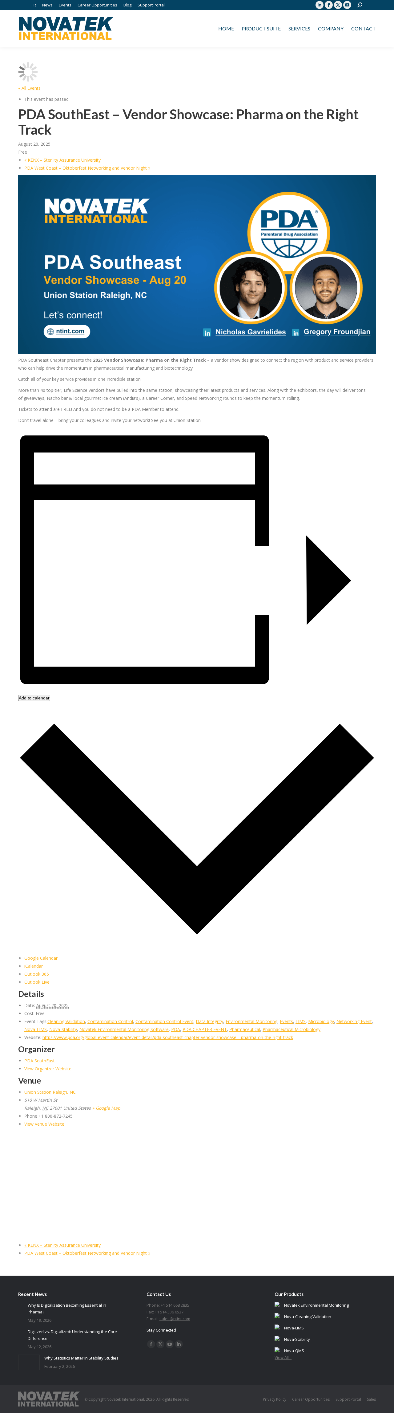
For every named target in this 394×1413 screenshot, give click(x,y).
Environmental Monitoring (251, 1021)
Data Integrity (209, 1021)
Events (286, 1021)
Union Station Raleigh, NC (50, 1092)
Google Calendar (41, 958)
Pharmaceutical (244, 1029)
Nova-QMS (294, 1350)
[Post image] (20, 1304)
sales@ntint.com (174, 1318)
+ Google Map (106, 1108)
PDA (175, 1029)
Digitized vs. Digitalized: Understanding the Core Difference (72, 1335)
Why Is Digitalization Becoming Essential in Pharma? (67, 1308)
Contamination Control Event (164, 1021)
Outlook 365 (36, 974)
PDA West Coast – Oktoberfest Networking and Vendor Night (87, 168)
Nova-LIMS (35, 1029)
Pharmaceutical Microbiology (291, 1029)
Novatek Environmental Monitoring (316, 1305)
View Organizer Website (47, 1069)
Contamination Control (110, 1021)
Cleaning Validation (66, 1021)
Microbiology (321, 1021)
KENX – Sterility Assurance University (62, 160)
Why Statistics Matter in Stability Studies (81, 1358)
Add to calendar (34, 697)
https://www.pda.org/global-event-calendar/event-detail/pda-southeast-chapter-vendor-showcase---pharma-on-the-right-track (167, 1037)
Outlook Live (37, 982)
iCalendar (33, 966)
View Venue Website (44, 1124)
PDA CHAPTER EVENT (205, 1029)
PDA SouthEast (39, 1061)
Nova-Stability (63, 1029)
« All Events (29, 88)
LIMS (301, 1021)
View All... (283, 1357)
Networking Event (354, 1021)
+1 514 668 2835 (175, 1305)
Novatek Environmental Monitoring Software (124, 1029)
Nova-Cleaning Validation (307, 1316)
